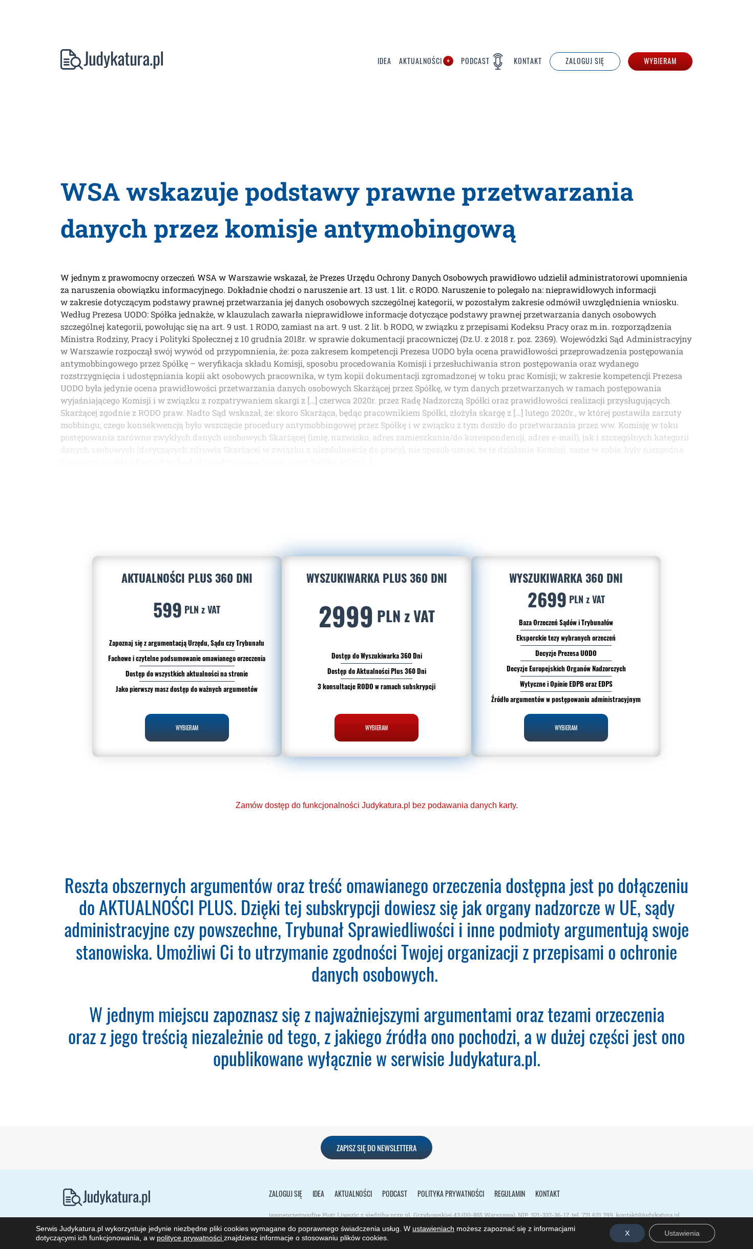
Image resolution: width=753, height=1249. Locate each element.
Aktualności (420, 61)
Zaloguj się (285, 1194)
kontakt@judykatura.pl (648, 1215)
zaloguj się (585, 61)
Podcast (475, 61)
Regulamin (509, 1194)
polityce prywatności (190, 1238)
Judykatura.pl (111, 61)
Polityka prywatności (450, 1194)
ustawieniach (433, 1228)
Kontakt (528, 61)
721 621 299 (597, 1215)
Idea (384, 61)
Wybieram (660, 61)
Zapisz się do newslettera (376, 1147)
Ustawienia (682, 1233)
